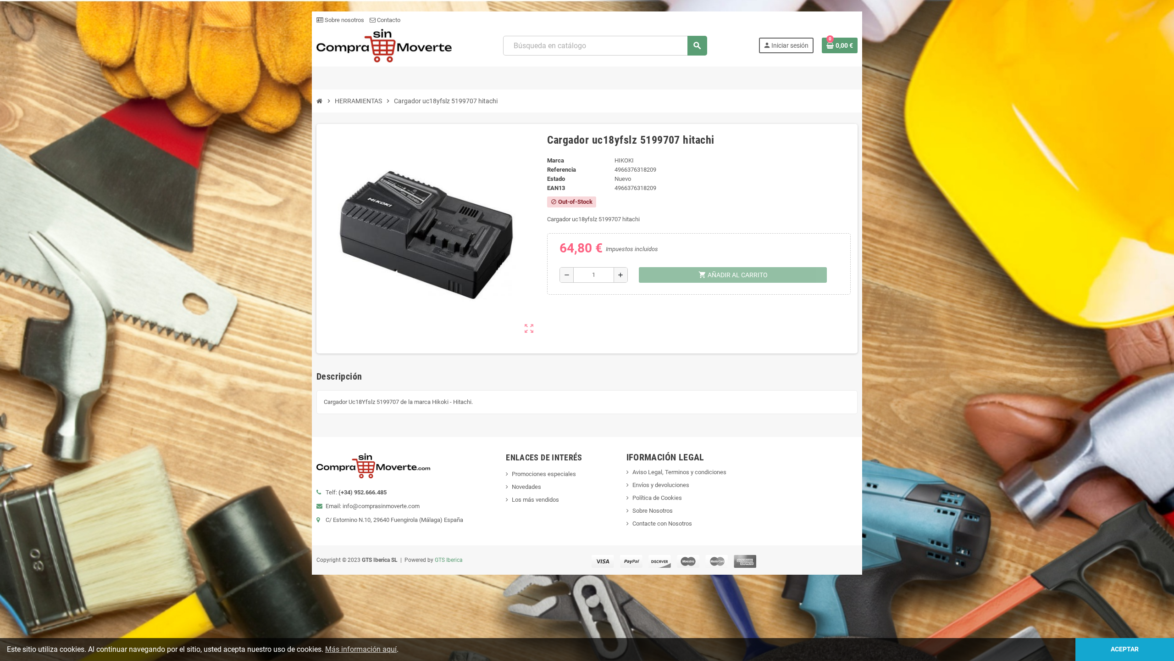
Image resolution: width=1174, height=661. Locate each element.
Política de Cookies (657, 497)
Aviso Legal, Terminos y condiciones (679, 472)
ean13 (556, 188)
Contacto (388, 20)
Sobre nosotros (343, 20)
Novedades (526, 486)
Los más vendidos (535, 499)
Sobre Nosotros (652, 510)
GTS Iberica (449, 560)
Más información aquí (361, 649)
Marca (555, 160)
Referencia (561, 169)
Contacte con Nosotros (662, 523)
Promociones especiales (544, 474)
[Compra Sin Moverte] (384, 45)
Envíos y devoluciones (660, 485)
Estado (556, 178)
